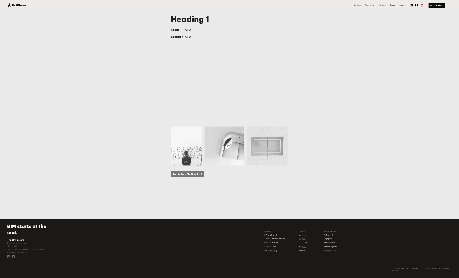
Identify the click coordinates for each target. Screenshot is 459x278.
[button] (383, 5)
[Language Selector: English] (423, 5)
